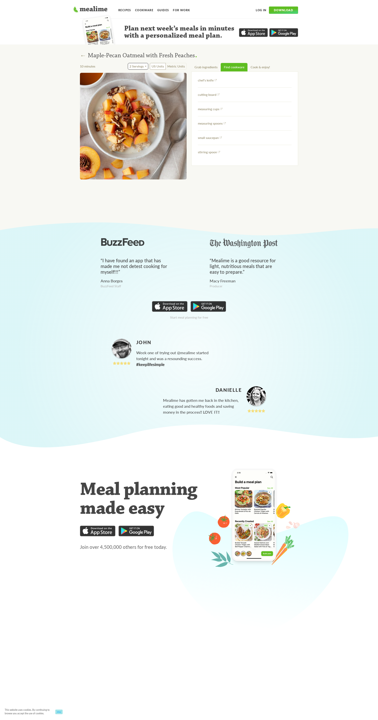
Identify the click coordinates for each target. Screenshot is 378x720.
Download (283, 10)
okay (59, 711)
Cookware (144, 10)
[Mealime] (90, 10)
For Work (181, 10)
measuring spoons (210, 123)
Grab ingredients (206, 67)
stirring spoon (207, 152)
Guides (163, 10)
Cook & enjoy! (260, 67)
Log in (261, 10)
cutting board (207, 94)
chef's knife (206, 80)
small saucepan (208, 137)
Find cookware (234, 67)
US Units (158, 66)
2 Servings (137, 66)
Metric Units (176, 66)
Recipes (124, 10)
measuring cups (208, 109)
